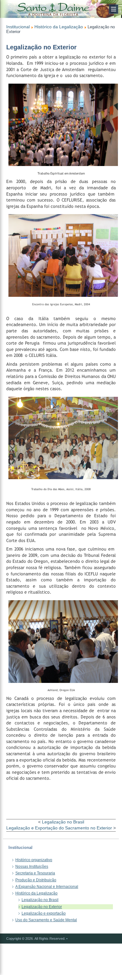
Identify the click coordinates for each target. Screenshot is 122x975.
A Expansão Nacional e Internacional (46, 886)
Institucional (18, 26)
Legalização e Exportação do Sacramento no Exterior (59, 827)
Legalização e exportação (44, 913)
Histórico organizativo (33, 860)
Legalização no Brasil (63, 821)
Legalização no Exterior (42, 907)
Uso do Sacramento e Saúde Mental (46, 920)
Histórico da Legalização (58, 26)
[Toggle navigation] (113, 9)
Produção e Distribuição (35, 880)
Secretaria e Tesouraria (35, 873)
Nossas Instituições (31, 866)
